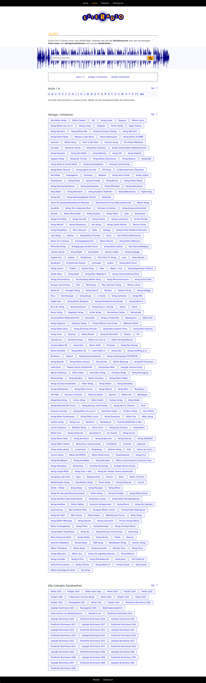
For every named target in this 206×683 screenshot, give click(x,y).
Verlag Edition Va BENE (133, 137)
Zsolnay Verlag (115, 400)
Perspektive (139, 389)
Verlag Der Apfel (58, 515)
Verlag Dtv (85, 532)
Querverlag (133, 532)
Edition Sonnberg (96, 378)
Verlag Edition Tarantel (60, 170)
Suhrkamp (88, 175)
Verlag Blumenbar (101, 526)
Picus (53, 296)
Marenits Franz (119, 548)
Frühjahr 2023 (123, 597)
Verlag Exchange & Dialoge (105, 131)
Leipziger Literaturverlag (131, 367)
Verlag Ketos (93, 252)
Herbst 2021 (96, 602)
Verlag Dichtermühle (109, 334)
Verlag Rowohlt (57, 362)
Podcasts (105, 3)
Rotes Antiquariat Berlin (61, 537)
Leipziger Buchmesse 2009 (122, 652)
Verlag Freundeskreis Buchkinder (109, 301)
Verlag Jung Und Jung (118, 427)
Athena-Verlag (57, 378)
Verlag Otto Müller (79, 153)
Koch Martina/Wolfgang (139, 246)
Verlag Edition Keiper (60, 137)
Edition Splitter (77, 504)
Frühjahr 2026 (57, 597)
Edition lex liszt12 (144, 449)
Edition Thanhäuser (59, 548)
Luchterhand (80, 449)
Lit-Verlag (127, 444)
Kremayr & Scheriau (73, 394)
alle (142, 94)
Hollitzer (70, 235)
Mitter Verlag (147, 416)
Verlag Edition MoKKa (118, 378)
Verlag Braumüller (99, 548)
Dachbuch (90, 422)
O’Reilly (72, 268)
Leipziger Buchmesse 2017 (93, 624)
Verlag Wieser (76, 488)
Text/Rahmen (86, 257)
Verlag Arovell (129, 433)
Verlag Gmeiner (123, 565)
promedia (55, 148)
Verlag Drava (137, 548)
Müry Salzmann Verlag (111, 285)
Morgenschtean (93, 477)
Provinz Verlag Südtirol (129, 521)
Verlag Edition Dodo (59, 438)
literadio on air (94, 613)
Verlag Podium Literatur (80, 362)
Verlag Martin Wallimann (129, 241)
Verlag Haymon (84, 521)
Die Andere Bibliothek (133, 142)
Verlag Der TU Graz (78, 159)
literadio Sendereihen (120, 77)
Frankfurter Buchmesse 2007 (123, 657)
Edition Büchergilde (72, 213)
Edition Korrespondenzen (122, 340)
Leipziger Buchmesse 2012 (122, 641)
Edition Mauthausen (108, 137)
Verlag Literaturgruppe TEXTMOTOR (122, 356)
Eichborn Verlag (130, 411)
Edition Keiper (79, 548)
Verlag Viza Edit (79, 219)
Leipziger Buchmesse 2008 (93, 657)
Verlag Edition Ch (102, 565)
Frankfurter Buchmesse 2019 (119, 613)
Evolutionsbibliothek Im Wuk (129, 422)
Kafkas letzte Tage (93, 591)
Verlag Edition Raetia (133, 181)
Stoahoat (72, 334)
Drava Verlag (104, 482)
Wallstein (102, 175)
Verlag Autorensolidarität (90, 356)
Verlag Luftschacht (105, 521)
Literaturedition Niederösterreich (65, 318)
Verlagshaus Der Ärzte (60, 477)
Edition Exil (126, 394)
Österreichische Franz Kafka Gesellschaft (113, 203)
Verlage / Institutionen (97, 77)
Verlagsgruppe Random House (85, 246)
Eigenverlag (147, 192)
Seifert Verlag (96, 493)
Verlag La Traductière (110, 318)
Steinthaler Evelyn (109, 411)
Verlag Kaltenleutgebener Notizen (81, 197)
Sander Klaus (56, 274)
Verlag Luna (75, 422)
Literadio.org (56, 340)
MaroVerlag (91, 285)
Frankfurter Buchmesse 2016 (123, 624)
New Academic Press (78, 510)
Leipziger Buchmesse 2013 (62, 641)
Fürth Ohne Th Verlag (107, 257)
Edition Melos (78, 373)
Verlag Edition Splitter (113, 246)
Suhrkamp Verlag (75, 340)
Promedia (111, 345)
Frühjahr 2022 (57, 602)
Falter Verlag (87, 384)
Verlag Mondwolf (103, 460)
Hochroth (55, 142)
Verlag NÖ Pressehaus (144, 362)
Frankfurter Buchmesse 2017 (63, 624)
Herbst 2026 (106, 597)
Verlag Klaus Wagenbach (95, 274)
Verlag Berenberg (125, 384)
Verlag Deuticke (125, 438)
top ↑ (154, 88)
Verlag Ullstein (83, 537)
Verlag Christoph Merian (125, 526)
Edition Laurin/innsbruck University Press (134, 460)
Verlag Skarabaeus (59, 466)
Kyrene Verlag (88, 268)
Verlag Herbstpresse (59, 389)
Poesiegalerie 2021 (77, 602)
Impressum (108, 680)
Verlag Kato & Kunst (97, 499)
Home (85, 3)
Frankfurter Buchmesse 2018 (92, 619)
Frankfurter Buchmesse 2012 (92, 641)
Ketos (78, 477)
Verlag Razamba (58, 153)
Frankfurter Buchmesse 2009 (92, 652)
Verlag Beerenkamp (127, 192)
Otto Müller (55, 175)
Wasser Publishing (58, 373)
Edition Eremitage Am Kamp (63, 570)
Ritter (121, 477)
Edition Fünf (147, 318)
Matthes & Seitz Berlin (84, 137)
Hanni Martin (148, 411)
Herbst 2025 (147, 591)
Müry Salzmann (79, 230)
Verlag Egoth (73, 274)
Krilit (129, 449)
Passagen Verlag (72, 290)
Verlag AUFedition (145, 438)
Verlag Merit (123, 389)
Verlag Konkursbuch (134, 186)
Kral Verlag (96, 224)
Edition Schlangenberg (60, 526)
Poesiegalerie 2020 (88, 608)
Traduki (117, 537)
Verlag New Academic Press (115, 329)
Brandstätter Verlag (84, 482)
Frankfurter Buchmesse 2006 (92, 663)
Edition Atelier (97, 400)
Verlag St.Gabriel (95, 394)
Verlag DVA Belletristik (99, 559)
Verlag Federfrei (134, 153)
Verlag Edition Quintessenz (104, 159)
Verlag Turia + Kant (83, 471)
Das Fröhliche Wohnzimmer (129, 235)
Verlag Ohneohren (112, 416)
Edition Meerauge (120, 362)
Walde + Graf (116, 268)
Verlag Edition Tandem (60, 444)
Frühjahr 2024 (73, 591)
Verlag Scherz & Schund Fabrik (64, 164)
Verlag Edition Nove (59, 329)
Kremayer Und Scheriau (119, 164)
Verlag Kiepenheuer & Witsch (140, 268)
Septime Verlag (124, 290)
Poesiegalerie (72, 175)
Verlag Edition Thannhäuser (63, 532)
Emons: (123, 307)
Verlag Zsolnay (98, 219)
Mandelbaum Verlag (117, 543)
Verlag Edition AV (78, 351)
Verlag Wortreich (130, 131)
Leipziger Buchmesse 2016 (62, 630)
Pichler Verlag (117, 126)
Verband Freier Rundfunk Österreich (131, 230)
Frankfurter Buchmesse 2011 (63, 646)
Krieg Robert (56, 192)
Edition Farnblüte (58, 351)
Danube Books (81, 543)
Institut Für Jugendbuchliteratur (101, 554)
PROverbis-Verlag (58, 246)
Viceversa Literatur (59, 411)
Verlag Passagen (95, 488)
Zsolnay (127, 334)
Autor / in (80, 77)
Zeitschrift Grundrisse (60, 565)
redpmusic (141, 444)
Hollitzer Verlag (114, 449)
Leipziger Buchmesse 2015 (122, 630)
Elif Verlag (106, 170)
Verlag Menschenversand (118, 279)
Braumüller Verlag (98, 373)
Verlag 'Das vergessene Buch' (78, 208)
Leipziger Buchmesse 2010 (62, 652)
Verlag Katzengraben (90, 186)
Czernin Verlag (57, 455)
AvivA (143, 405)
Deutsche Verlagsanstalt (100, 504)
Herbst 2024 (112, 591)
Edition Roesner (106, 241)
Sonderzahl (55, 263)
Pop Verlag (85, 570)
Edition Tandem (79, 120)
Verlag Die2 (56, 197)
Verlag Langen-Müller (60, 471)
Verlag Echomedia (116, 493)
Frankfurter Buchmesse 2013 (123, 635)
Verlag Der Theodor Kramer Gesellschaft (115, 471)
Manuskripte (136, 312)
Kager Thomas (135, 126)
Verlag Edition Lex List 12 (62, 126)
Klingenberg (97, 449)
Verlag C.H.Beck (112, 252)
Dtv (138, 334)
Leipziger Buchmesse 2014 (93, 635)
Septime (112, 394)
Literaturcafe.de (58, 252)
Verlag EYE (117, 153)
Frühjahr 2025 (130, 591)
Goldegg (106, 230)
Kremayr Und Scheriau (60, 285)
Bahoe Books (134, 400)
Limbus (110, 263)
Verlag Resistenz (58, 131)
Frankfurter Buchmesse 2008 (63, 657)
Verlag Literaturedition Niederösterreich (129, 148)
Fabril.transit (141, 565)
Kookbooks (106, 197)
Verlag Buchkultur (81, 438)
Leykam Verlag (57, 422)
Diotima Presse (139, 224)
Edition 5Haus (71, 142)
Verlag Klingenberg (59, 230)
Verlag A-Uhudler (58, 559)
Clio (93, 120)
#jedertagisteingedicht (112, 608)
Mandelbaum (105, 422)
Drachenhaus (56, 181)
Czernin (141, 482)
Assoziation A (95, 433)
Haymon (54, 213)
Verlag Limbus (85, 126)
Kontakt (96, 680)
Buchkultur (55, 356)
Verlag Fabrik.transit (128, 263)
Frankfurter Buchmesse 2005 (63, 668)
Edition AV (55, 290)
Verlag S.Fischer (82, 565)
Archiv (94, 3)
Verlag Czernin (57, 268)
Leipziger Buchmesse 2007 (62, 663)
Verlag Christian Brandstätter (63, 384)
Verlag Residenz (76, 378)
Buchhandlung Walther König (88, 279)
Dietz (102, 268)
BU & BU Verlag (57, 307)
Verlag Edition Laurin (89, 416)
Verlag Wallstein (99, 153)
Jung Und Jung (57, 510)
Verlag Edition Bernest (143, 329)
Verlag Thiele (81, 526)
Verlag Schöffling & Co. (137, 351)
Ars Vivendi (112, 433)
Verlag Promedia (93, 181)
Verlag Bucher (112, 181)
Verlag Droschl (92, 290)
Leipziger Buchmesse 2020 (62, 608)
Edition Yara (77, 554)
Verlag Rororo (123, 504)
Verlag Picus (141, 455)
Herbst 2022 (140, 597)
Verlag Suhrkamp (119, 296)
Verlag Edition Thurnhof (90, 235)
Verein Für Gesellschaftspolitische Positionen (70, 203)
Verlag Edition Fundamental (63, 416)
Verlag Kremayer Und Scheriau (109, 532)
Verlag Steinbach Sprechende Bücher (67, 499)
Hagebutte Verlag (75, 312)
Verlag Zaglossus (58, 323)
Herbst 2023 (56, 591)
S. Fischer (101, 296)
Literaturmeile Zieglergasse (133, 510)
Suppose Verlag (57, 159)
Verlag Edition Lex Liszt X (84, 411)
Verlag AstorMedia (82, 460)
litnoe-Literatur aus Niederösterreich (66, 613)
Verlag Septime (105, 389)
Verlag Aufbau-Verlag (60, 449)
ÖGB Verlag (98, 543)
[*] (136, 94)
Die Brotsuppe (67, 296)
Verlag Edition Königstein (78, 301)
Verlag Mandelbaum (59, 460)
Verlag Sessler (102, 537)
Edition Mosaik (88, 334)
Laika (126, 213)
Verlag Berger (85, 296)
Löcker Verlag (95, 312)
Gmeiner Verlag (111, 142)
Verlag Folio (78, 345)
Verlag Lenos (56, 334)
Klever (135, 307)
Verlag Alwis (78, 466)
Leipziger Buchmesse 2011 (93, 646)
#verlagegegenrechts (84, 241)
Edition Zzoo (56, 433)
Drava (108, 235)
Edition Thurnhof (137, 477)
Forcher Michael (141, 219)
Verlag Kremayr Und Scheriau (95, 405)
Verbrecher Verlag (72, 148)
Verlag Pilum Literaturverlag (88, 444)
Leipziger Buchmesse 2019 (62, 619)
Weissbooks (142, 394)
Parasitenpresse (123, 455)
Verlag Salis (116, 351)
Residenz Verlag (79, 427)
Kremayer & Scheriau (106, 208)
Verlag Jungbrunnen (103, 438)
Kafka (94, 230)
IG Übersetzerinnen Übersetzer (130, 170)
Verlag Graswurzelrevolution (134, 208)
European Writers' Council (104, 510)
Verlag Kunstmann (78, 307)
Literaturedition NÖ (59, 345)
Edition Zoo (131, 416)
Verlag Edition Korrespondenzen (126, 499)
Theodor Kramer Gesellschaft (79, 367)
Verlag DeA (146, 159)
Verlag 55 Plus (77, 559)
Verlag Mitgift (76, 252)
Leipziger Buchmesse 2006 (122, 663)
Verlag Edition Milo (79, 131)
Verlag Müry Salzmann (96, 148)
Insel (124, 257)
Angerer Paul (56, 257)
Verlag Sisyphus (93, 213)
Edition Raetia (94, 515)
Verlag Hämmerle (74, 192)
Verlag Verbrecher (124, 482)
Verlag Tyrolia (74, 181)
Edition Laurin (138, 120)
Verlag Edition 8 (136, 301)
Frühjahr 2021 (114, 602)
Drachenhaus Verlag (116, 312)
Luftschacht (56, 367)
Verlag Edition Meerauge (61, 521)
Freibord (69, 356)
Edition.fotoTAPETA (77, 455)
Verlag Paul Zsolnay (129, 345)
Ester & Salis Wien (91, 142)
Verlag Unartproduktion (93, 164)
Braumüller (90, 318)
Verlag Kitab (140, 213)
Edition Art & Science (60, 241)
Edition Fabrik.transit (101, 455)
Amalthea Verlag (118, 373)
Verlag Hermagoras (140, 373)
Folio (78, 285)
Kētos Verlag (76, 515)
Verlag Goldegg (143, 290)
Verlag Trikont (112, 213)
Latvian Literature (58, 427)
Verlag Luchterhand (119, 219)
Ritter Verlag (136, 515)
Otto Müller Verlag (58, 120)
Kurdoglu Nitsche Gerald (124, 466)
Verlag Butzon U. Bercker (103, 307)
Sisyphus (122, 120)
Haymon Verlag (138, 543)
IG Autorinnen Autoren (76, 263)
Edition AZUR (95, 345)
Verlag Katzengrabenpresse (63, 186)
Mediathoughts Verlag (60, 482)
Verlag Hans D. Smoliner (124, 405)
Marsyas (130, 537)
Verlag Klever (139, 427)
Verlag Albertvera (58, 554)
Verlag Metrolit (57, 224)
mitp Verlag (56, 235)
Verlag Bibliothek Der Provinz (63, 405)
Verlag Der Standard (144, 504)
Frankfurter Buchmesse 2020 (138, 602)
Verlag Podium (105, 384)
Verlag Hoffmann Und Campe (105, 323)
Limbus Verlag (79, 400)
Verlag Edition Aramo (83, 389)
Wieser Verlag (143, 203)
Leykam (71, 257)
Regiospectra (130, 318)
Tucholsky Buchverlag (98, 466)
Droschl (109, 477)
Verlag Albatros (129, 159)
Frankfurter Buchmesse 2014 (63, 635)
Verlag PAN (137, 296)
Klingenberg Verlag (59, 400)
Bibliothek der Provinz (115, 515)
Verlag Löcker (106, 120)
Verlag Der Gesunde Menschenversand (67, 493)
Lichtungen (96, 263)
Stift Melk (55, 394)
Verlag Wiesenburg (77, 224)
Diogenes (101, 126)
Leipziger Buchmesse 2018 (122, 619)
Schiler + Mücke (57, 488)
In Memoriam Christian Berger (82, 597)
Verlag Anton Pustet (121, 175)
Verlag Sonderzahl (75, 433)
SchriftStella (111, 444)
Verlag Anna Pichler (143, 279)
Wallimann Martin (131, 323)
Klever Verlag (56, 312)
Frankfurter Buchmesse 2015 (92, 630)
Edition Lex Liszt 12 (97, 340)
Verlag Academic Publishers (100, 192)
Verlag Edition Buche (139, 493)
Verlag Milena (114, 488)
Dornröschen (101, 362)
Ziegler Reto (56, 301)
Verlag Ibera (120, 559)
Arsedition (55, 208)
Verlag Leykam (142, 175)
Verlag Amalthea (58, 504)
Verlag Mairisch (127, 554)
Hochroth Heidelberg (60, 543)
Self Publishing (138, 559)
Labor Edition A (98, 351)
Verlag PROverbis (112, 186)
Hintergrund (118, 3)
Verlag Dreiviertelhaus (60, 279)
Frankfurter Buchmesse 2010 (123, 646)
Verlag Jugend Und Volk (86, 170)
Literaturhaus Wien (106, 367)
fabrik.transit (97, 427)
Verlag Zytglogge (132, 252)
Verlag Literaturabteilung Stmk (125, 274)
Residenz (108, 290)
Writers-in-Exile (133, 285)
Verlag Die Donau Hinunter (85, 329)
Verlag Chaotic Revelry (117, 224)
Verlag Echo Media (59, 219)
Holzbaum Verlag (79, 323)
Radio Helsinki (138, 257)
